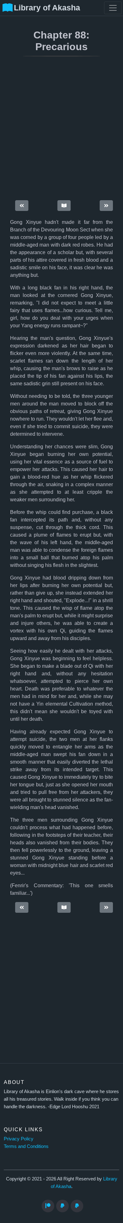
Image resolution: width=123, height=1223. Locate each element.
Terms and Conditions (26, 1146)
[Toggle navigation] (113, 8)
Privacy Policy (18, 1138)
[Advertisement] (61, 128)
